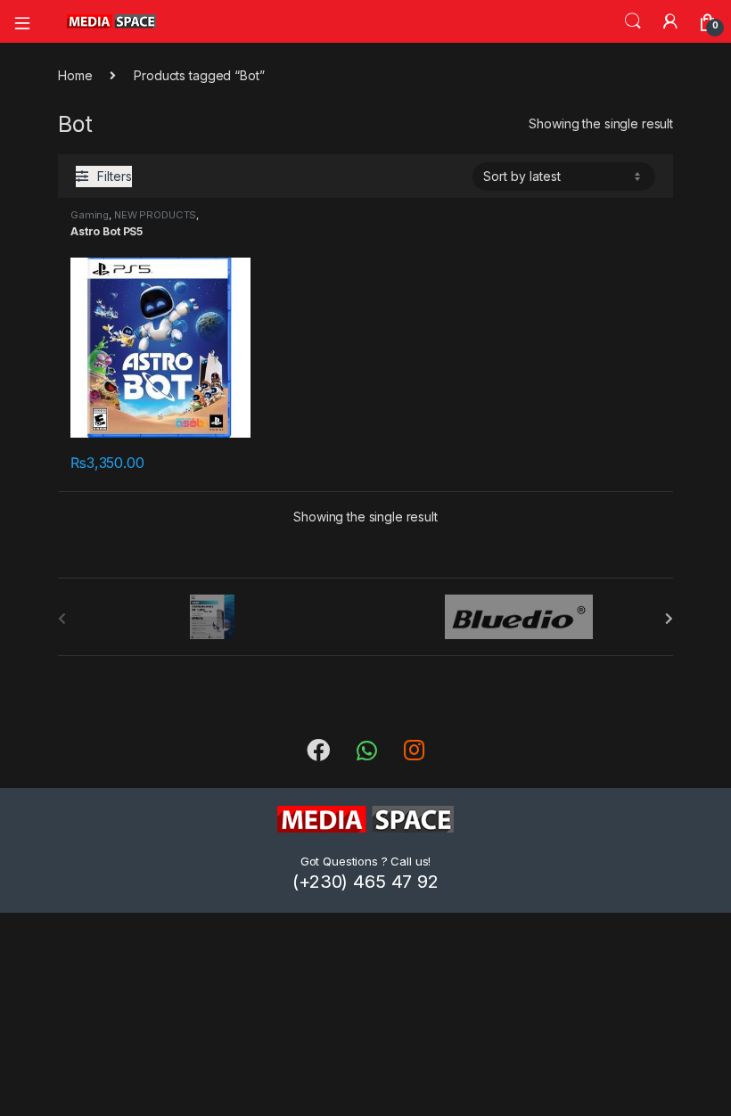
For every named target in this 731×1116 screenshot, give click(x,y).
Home (75, 75)
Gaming (89, 215)
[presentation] (669, 618)
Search (633, 21)
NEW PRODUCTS (155, 215)
